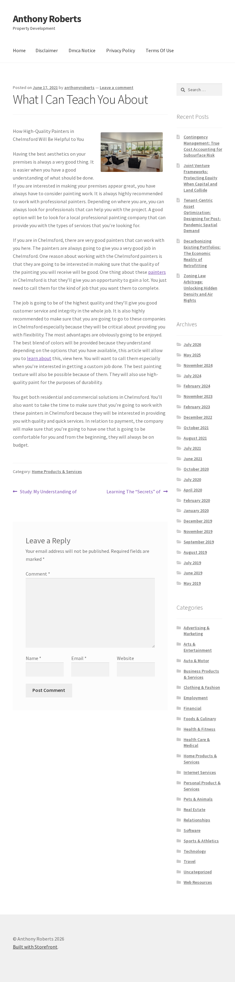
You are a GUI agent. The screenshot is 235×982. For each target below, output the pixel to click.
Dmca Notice (82, 50)
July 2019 (192, 562)
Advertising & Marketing (197, 631)
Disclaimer (46, 50)
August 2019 (195, 552)
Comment (38, 574)
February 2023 (197, 406)
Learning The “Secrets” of (133, 492)
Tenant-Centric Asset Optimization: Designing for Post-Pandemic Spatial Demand (202, 215)
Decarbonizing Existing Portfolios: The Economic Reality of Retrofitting (202, 253)
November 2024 (198, 365)
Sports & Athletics (201, 841)
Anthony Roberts (47, 19)
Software (192, 830)
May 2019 (192, 583)
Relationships (197, 820)
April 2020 (193, 490)
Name (33, 658)
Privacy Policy (120, 50)
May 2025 (192, 355)
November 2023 (198, 396)
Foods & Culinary (200, 718)
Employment (196, 698)
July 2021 (192, 448)
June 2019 (193, 573)
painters (157, 272)
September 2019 (199, 542)
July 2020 (192, 479)
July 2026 (192, 344)
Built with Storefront (35, 947)
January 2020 (196, 510)
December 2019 (198, 521)
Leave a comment (116, 87)
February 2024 (197, 386)
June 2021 (193, 458)
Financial (192, 708)
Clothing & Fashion (202, 687)
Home (19, 50)
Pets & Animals (198, 799)
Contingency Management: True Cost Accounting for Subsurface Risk (203, 146)
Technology (195, 851)
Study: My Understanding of (48, 492)
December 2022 (198, 417)
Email (79, 658)
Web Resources (198, 882)
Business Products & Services (201, 674)
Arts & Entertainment (198, 647)
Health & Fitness (199, 729)
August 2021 (195, 438)
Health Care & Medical (197, 742)
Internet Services (200, 772)
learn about (39, 358)
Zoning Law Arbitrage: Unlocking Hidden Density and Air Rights (200, 288)
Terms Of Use (160, 50)
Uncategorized (198, 872)
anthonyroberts (79, 87)
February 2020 (197, 500)
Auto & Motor (196, 660)
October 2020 (196, 469)
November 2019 (198, 531)
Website (125, 658)
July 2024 (192, 375)
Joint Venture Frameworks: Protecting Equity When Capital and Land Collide (200, 177)
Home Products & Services (57, 471)
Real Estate (194, 809)
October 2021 (196, 427)
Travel (190, 861)
